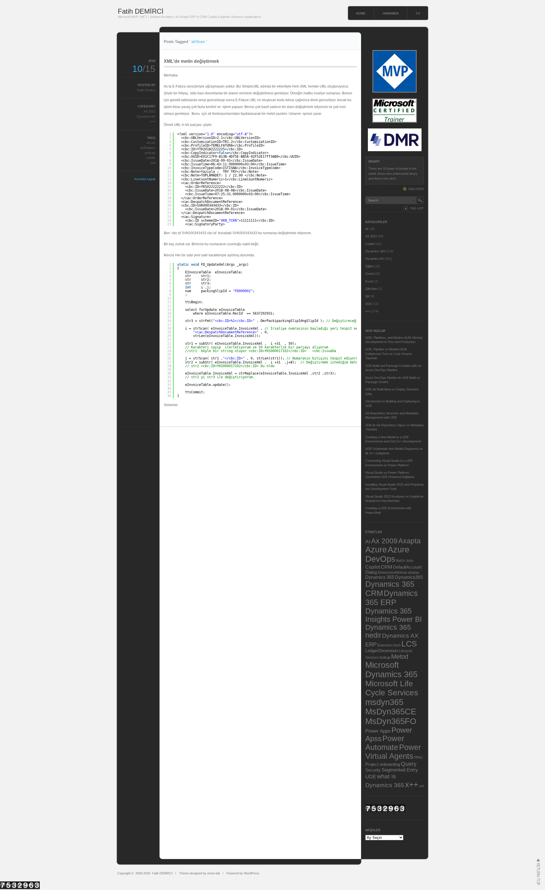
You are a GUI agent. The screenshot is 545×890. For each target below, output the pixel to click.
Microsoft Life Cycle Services (391, 688)
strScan (149, 153)
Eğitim (369, 266)
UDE (368, 303)
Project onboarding (382, 764)
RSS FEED (416, 189)
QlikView (371, 288)
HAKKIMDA (391, 13)
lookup (385, 657)
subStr (150, 157)
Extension (385, 645)
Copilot (370, 244)
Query (408, 764)
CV (418, 13)
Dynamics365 (409, 577)
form (397, 645)
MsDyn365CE (390, 711)
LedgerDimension (381, 650)
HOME (360, 13)
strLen (150, 142)
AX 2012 (149, 111)
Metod (399, 656)
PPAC (418, 757)
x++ (152, 121)
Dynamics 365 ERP (391, 598)
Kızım (369, 281)
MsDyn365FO (390, 721)
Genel (369, 273)
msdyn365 (384, 702)
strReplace (147, 147)
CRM (386, 567)
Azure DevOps (387, 554)
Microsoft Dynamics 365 (391, 669)
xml (152, 163)
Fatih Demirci (146, 90)
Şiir (367, 296)
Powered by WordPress (243, 873)
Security (373, 770)
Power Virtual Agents (393, 751)
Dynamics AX (146, 116)
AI (366, 228)
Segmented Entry (400, 770)
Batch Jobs (404, 560)
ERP (371, 644)
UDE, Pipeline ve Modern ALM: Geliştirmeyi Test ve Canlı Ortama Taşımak (388, 354)
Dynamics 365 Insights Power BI (393, 615)
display (413, 572)
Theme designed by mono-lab (199, 873)
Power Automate (384, 743)
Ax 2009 (384, 541)
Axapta (409, 541)
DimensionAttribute (392, 572)
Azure (376, 549)
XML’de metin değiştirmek (191, 61)
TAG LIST (417, 208)
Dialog (371, 572)
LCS (409, 643)
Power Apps (378, 731)
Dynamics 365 (375, 251)
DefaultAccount (407, 567)
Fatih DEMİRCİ (141, 11)
